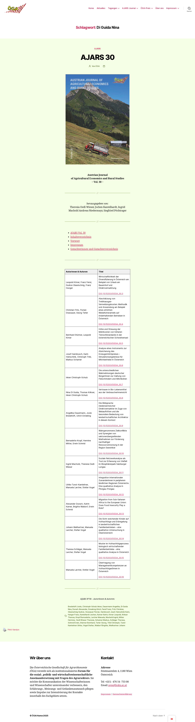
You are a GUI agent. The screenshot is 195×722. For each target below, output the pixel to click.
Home (91, 8)
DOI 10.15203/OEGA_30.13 (111, 514)
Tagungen (112, 8)
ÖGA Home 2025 (40, 715)
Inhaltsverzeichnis (80, 236)
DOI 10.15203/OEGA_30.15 (111, 558)
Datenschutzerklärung (122, 694)
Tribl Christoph (113, 623)
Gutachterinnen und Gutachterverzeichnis (94, 249)
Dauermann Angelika (111, 606)
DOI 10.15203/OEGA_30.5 (111, 343)
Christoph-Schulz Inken (92, 606)
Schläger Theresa (117, 620)
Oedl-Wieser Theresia (85, 620)
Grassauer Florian (92, 612)
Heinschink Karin (122, 612)
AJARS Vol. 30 (78, 232)
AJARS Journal (129, 8)
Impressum (171, 8)
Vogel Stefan (88, 625)
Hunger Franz (73, 614)
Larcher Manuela (98, 617)
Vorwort (75, 241)
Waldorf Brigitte (101, 625)
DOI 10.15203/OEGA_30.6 (111, 365)
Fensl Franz (106, 609)
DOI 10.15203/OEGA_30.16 (111, 577)
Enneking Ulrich (94, 609)
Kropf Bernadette (83, 617)
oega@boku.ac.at (117, 685)
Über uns (159, 8)
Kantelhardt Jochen (88, 614)
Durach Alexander (79, 609)
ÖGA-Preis (145, 8)
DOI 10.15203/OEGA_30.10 (111, 453)
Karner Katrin (102, 614)
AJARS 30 (98, 57)
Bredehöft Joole (75, 606)
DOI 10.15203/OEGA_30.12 (111, 494)
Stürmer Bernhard (87, 623)
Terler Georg (101, 623)
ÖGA (97, 66)
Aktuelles (101, 8)
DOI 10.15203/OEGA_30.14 (111, 538)
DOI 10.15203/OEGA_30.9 (111, 426)
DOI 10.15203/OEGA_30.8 (111, 398)
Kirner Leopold (115, 614)
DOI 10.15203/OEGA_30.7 (111, 384)
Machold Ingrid (112, 617)
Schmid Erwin (73, 623)
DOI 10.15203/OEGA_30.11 (111, 472)
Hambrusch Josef (108, 612)
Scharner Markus (102, 620)
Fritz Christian (117, 609)
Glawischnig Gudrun (76, 612)
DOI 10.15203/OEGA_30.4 (111, 324)
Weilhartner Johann (117, 625)
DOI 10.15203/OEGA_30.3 (111, 293)
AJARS (97, 49)
